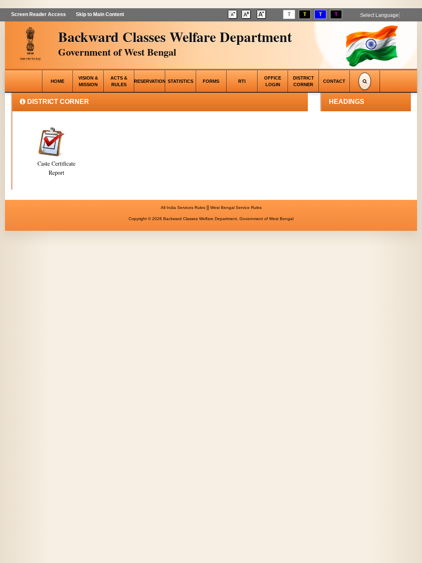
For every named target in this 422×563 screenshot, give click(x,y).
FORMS (211, 81)
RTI (242, 81)
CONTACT (334, 81)
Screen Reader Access (38, 14)
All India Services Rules (183, 207)
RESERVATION (149, 81)
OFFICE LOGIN (272, 81)
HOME (57, 81)
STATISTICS (180, 81)
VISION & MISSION (88, 81)
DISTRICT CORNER (303, 81)
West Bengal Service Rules (236, 207)
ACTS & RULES (118, 81)
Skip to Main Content (100, 14)
